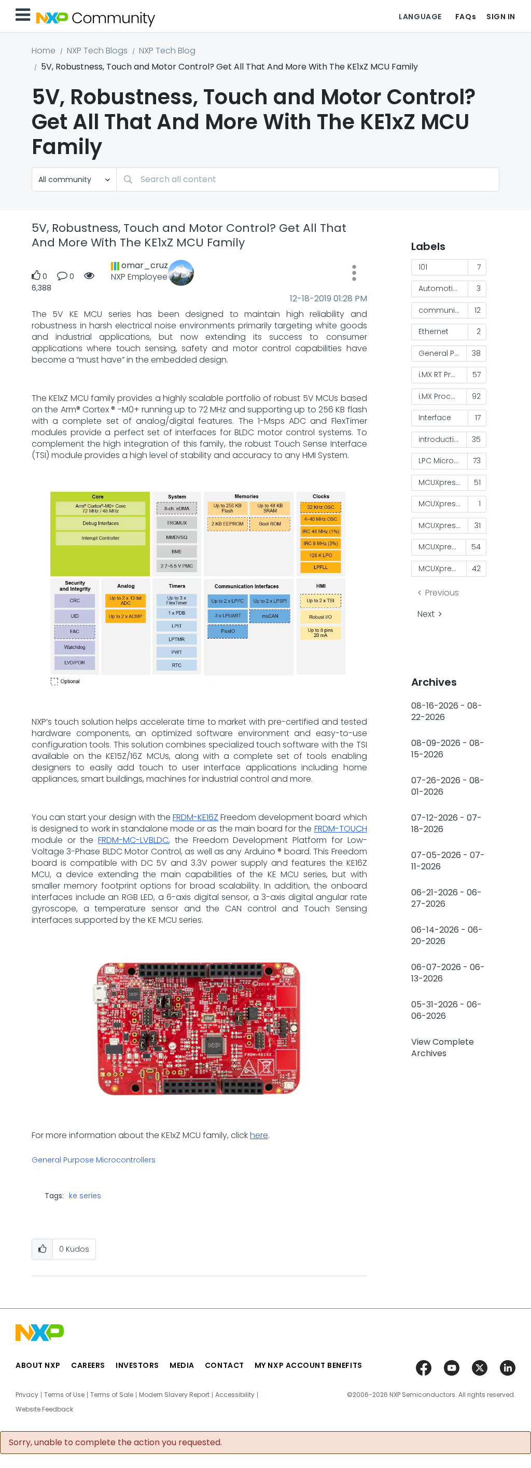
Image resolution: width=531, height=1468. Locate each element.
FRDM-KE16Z (195, 817)
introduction (441, 439)
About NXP (38, 1365)
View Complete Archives (442, 1047)
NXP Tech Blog (167, 51)
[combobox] (307, 179)
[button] (354, 274)
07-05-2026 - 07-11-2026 (448, 861)
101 (422, 267)
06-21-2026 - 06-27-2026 (446, 898)
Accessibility (235, 1395)
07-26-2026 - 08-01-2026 (447, 786)
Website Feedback (44, 1409)
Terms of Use (64, 1395)
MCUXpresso (441, 482)
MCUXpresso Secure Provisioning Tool (443, 503)
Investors (137, 1365)
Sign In (500, 16)
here (259, 1135)
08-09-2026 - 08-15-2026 (447, 748)
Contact (224, 1365)
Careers (88, 1365)
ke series (85, 1195)
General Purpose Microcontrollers (94, 1160)
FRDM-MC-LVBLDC (133, 840)
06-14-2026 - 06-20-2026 (447, 935)
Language (420, 16)
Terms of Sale (111, 1395)
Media (182, 1365)
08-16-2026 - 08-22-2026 (446, 711)
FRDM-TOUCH (340, 829)
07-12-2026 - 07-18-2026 (446, 823)
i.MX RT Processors (443, 374)
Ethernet (433, 331)
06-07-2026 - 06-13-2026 (448, 973)
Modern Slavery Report (174, 1395)
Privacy (27, 1395)
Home (43, 51)
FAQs (465, 16)
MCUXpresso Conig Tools (443, 525)
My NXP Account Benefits (308, 1365)
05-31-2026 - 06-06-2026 (446, 1010)
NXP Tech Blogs (97, 51)
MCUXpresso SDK (442, 568)
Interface (434, 417)
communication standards (443, 310)
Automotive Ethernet (443, 288)
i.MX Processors (442, 396)
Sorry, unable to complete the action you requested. (115, 1442)
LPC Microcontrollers (443, 460)
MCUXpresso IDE (442, 547)
